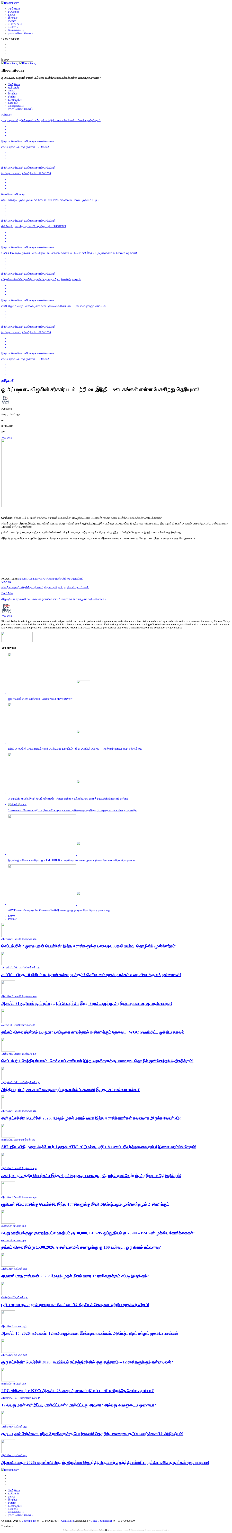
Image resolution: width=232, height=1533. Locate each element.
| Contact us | (67, 1520)
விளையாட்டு (15, 23)
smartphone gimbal (116, 1530)
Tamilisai (33, 578)
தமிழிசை (65, 578)
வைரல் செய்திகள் (45, 141)
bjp (19, 578)
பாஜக (74, 578)
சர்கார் (56, 578)
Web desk (6, 437)
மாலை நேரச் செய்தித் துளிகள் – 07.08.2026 (25, 358)
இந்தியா (12, 17)
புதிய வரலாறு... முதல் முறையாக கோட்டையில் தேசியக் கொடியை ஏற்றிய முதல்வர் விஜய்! (50, 199)
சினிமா (12, 20)
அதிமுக (48, 578)
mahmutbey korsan (76, 1530)
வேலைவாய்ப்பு (16, 30)
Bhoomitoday (29, 1520)
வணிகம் (13, 26)
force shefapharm (98, 1530)
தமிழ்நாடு (13, 11)
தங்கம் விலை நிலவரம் (20, 33)
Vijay (41, 578)
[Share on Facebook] (119, 126)
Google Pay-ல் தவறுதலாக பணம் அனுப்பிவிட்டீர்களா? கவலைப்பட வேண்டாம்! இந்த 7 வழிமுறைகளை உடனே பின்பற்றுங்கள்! (69, 252)
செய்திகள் (14, 8)
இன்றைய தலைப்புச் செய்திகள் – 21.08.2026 (26, 173)
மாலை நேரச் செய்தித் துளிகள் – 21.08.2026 (25, 146)
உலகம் (11, 14)
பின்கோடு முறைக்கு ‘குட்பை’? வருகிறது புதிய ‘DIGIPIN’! (33, 226)
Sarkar (24, 578)
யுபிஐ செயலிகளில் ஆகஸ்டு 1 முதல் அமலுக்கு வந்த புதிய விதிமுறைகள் (41, 279)
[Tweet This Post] (119, 129)
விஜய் (80, 578)
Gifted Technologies (101, 1520)
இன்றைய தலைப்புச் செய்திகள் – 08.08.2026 (26, 332)
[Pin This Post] (119, 132)
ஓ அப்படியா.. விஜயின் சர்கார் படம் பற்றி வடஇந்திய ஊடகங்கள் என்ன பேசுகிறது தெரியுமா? (51, 120)
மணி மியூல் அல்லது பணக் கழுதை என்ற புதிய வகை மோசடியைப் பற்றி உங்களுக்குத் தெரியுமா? (53, 305)
